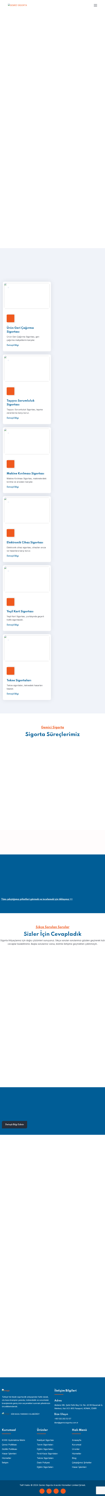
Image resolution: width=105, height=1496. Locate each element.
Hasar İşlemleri (9, 1453)
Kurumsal (76, 1444)
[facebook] (42, 1491)
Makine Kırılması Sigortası (25, 473)
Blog (74, 1458)
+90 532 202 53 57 (62, 1418)
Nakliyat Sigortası (45, 1440)
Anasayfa (76, 1440)
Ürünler (76, 1449)
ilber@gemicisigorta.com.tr (66, 1422)
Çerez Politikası (9, 1444)
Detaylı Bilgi (13, 345)
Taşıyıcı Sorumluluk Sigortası (20, 402)
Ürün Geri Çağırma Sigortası (20, 330)
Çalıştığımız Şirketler (82, 1462)
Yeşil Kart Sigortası (20, 611)
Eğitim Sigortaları (45, 1449)
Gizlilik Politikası (9, 1449)
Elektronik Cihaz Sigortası (25, 542)
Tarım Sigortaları (45, 1444)
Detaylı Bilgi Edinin (14, 1125)
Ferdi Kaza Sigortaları (47, 1453)
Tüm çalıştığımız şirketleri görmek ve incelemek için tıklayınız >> (37, 899)
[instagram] (63, 1491)
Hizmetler (6, 1458)
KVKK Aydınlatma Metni (13, 1440)
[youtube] (56, 1491)
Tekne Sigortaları (19, 680)
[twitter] (49, 1491)
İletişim (5, 1462)
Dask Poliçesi (43, 1462)
